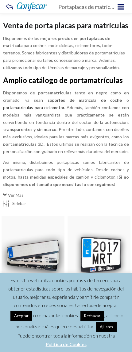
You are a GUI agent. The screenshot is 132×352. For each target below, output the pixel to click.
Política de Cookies (66, 344)
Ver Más (16, 195)
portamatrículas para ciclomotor (33, 107)
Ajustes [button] (106, 326)
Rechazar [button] (92, 315)
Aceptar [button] (21, 315)
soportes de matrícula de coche (85, 100)
